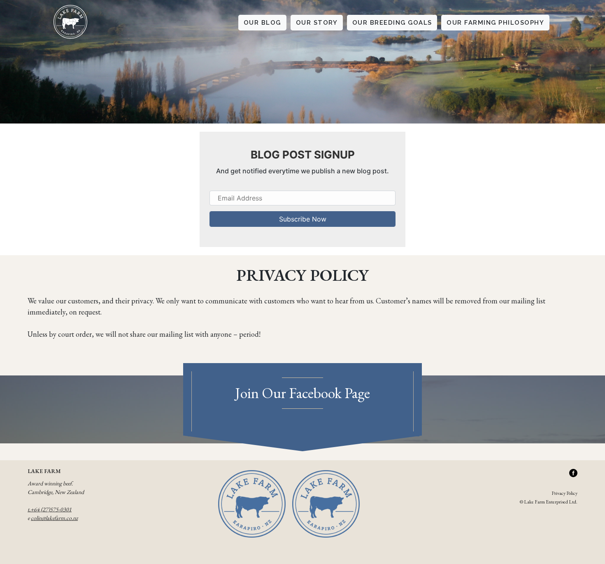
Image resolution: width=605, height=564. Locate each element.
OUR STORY (317, 22)
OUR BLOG (262, 22)
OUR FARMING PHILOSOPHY (495, 22)
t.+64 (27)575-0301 (50, 509)
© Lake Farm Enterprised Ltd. (548, 502)
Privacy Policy (564, 493)
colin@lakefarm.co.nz (54, 518)
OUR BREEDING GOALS (392, 22)
